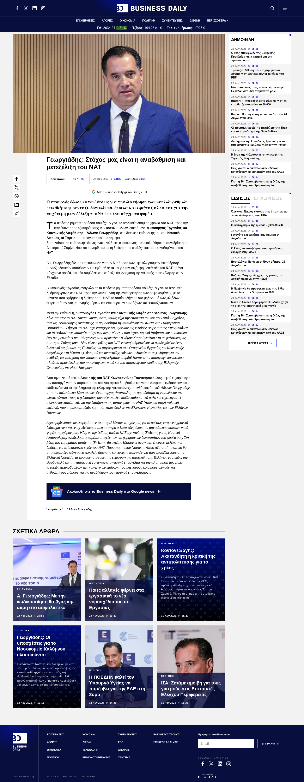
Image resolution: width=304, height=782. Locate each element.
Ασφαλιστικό (55, 509)
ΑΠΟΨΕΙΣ (123, 749)
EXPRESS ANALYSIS (165, 742)
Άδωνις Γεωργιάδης (80, 509)
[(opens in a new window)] (17, 8)
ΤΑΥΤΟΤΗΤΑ (53, 776)
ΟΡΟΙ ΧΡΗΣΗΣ (88, 776)
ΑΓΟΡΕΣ (107, 20)
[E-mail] (16, 213)
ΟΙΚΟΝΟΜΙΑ (127, 20)
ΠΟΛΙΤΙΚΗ (148, 20)
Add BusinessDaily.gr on (120, 192)
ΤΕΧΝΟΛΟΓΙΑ (90, 749)
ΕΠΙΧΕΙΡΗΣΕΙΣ (85, 20)
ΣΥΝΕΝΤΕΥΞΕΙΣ (172, 20)
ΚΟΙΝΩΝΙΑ (89, 734)
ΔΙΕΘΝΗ (195, 20)
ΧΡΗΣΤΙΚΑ (124, 757)
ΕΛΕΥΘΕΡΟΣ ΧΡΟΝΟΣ (166, 734)
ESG (120, 742)
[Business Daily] (152, 8)
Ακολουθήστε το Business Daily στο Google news (110, 491)
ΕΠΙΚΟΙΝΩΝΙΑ (70, 776)
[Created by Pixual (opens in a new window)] (240, 777)
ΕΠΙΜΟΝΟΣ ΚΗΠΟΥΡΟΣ (96, 757)
